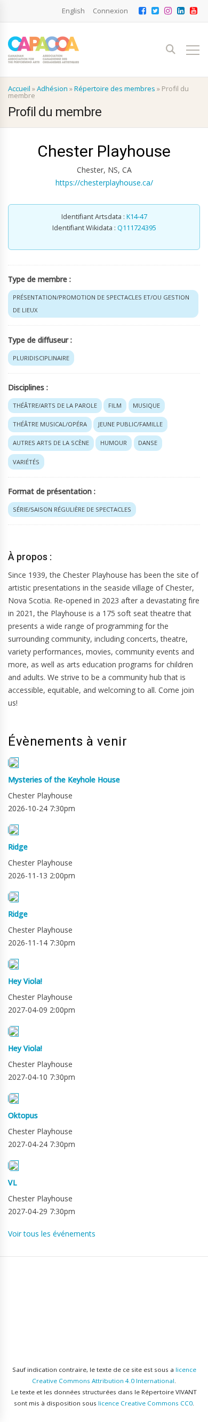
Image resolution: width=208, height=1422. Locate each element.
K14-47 (136, 216)
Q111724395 (136, 227)
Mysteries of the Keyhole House (64, 779)
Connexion (110, 10)
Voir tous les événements (51, 1234)
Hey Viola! (25, 981)
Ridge (18, 847)
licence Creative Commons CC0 (145, 1403)
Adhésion (52, 88)
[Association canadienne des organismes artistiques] (43, 49)
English (73, 10)
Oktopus (23, 1115)
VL (12, 1182)
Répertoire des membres (114, 88)
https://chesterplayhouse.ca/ (104, 182)
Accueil (19, 88)
